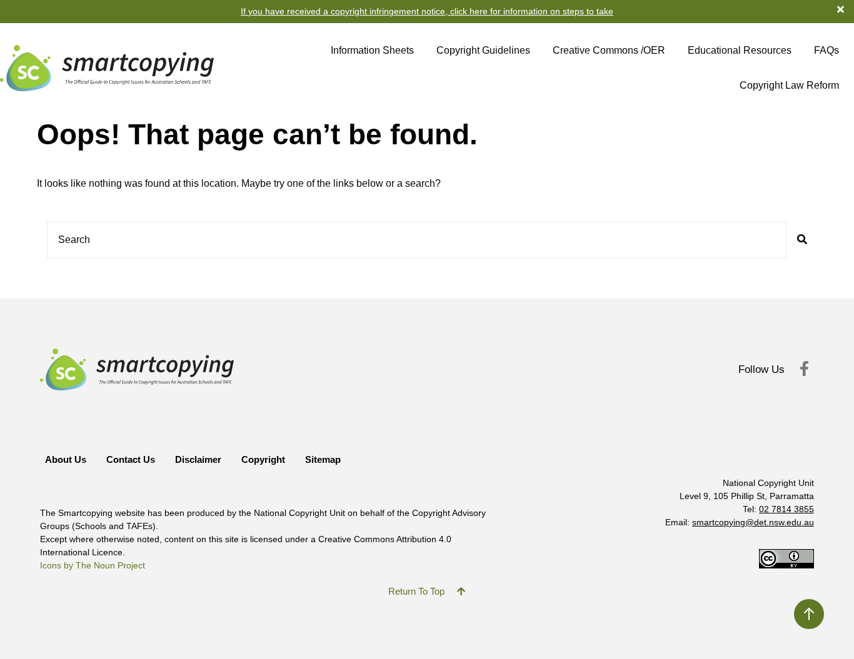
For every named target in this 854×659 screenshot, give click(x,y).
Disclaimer (198, 459)
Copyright (263, 459)
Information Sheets (372, 50)
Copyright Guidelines (483, 50)
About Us (65, 459)
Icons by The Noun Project (92, 565)
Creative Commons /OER (609, 50)
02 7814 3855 (786, 509)
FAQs (826, 50)
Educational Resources (739, 50)
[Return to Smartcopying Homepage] (107, 68)
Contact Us (130, 459)
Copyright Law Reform (789, 85)
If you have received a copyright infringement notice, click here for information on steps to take (427, 11)
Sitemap (323, 459)
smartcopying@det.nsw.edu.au (753, 522)
